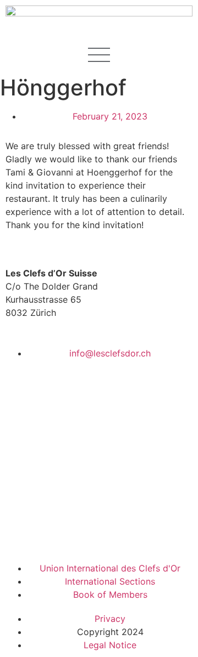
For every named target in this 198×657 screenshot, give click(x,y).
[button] (99, 52)
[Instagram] (80, 533)
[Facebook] (19, 533)
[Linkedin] (49, 533)
